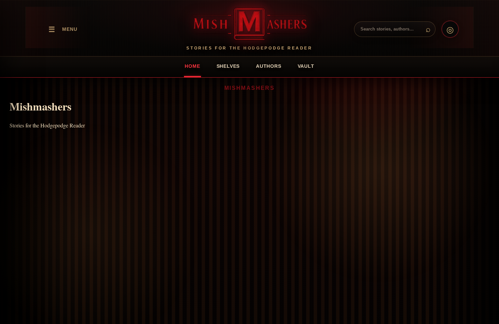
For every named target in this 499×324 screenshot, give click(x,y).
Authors (268, 66)
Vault (306, 66)
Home (192, 66)
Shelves (228, 66)
